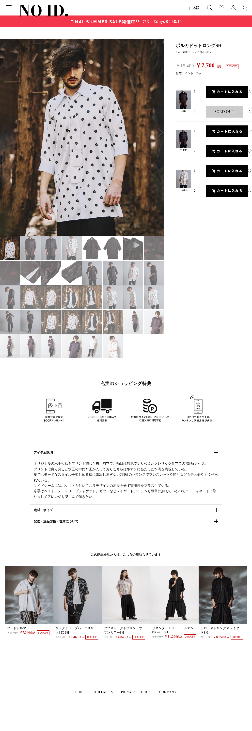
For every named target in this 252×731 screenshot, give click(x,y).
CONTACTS (103, 692)
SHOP (80, 692)
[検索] (210, 8)
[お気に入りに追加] (249, 91)
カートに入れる (230, 91)
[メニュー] (9, 8)
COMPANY (168, 692)
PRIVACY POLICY (136, 692)
